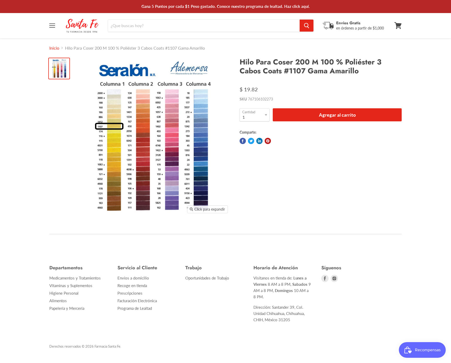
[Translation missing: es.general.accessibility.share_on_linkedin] (259, 141)
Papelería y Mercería (66, 308)
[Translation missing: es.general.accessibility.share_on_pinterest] (268, 141)
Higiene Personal (64, 293)
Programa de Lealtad (134, 308)
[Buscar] (306, 26)
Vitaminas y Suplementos (70, 285)
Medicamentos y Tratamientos (75, 278)
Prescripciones (130, 293)
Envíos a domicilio (133, 278)
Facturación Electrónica (137, 300)
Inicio (54, 48)
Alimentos (58, 300)
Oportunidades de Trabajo (207, 278)
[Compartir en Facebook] (243, 141)
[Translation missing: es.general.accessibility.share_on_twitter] (251, 141)
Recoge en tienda (132, 285)
